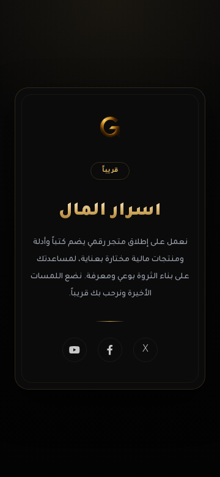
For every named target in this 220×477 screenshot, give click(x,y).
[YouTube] (74, 350)
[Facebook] (110, 350)
